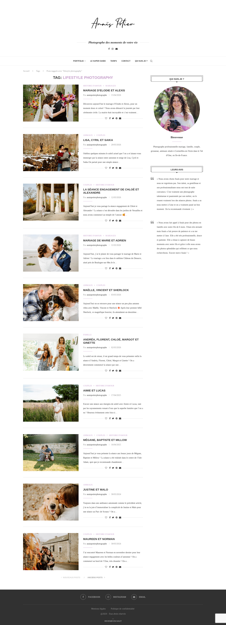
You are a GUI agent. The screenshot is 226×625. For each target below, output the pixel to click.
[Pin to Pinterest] (116, 118)
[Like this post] (106, 118)
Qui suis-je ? (141, 61)
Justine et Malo (95, 489)
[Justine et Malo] (51, 502)
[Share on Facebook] (110, 118)
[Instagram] (112, 49)
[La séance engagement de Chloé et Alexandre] (51, 202)
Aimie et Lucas (94, 390)
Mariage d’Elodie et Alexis (104, 90)
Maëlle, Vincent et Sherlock (106, 290)
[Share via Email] (120, 118)
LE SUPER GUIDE (98, 61)
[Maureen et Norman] (51, 551)
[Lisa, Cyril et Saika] (51, 152)
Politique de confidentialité (123, 609)
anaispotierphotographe (97, 95)
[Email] (116, 49)
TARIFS (113, 61)
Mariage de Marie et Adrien (104, 240)
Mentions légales (98, 609)
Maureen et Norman (99, 539)
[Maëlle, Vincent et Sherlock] (51, 302)
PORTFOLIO (78, 61)
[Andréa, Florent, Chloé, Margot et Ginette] (51, 352)
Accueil (26, 71)
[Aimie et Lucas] (51, 403)
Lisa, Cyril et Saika (98, 140)
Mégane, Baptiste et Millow (105, 440)
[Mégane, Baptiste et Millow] (51, 452)
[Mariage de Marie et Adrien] (51, 252)
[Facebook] (109, 49)
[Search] (151, 61)
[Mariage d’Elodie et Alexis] (51, 103)
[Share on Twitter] (113, 118)
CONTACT (125, 61)
